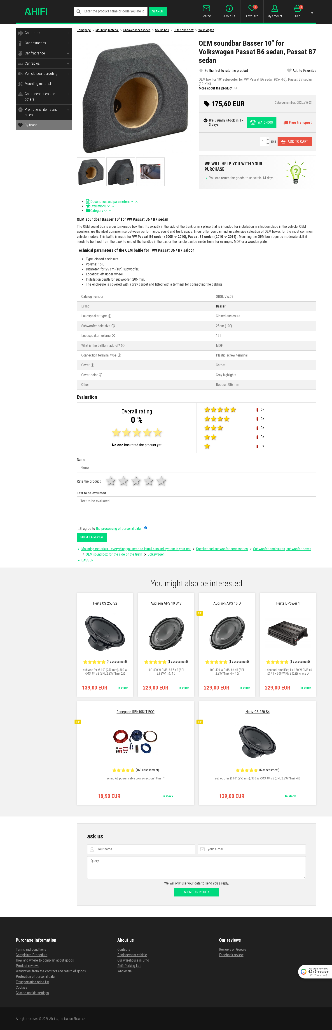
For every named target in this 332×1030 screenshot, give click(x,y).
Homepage (84, 30)
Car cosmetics (35, 43)
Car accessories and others (40, 96)
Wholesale (124, 971)
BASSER (87, 560)
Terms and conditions (31, 949)
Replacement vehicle (132, 955)
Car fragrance (35, 53)
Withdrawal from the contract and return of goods (51, 971)
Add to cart (298, 141)
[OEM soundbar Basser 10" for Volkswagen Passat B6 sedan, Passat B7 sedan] (135, 97)
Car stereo (32, 33)
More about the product (216, 88)
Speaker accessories (136, 30)
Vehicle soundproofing (41, 73)
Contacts (123, 949)
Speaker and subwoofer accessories (222, 549)
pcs (273, 141)
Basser (221, 306)
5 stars (161, 480)
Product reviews (27, 966)
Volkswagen (206, 30)
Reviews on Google (232, 949)
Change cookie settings (32, 993)
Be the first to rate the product (226, 70)
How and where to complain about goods (45, 960)
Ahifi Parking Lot (129, 966)
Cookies (21, 987)
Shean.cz (79, 1019)
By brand (31, 125)
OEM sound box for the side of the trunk (114, 554)
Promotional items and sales (41, 112)
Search (157, 11)
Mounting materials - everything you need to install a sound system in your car (136, 549)
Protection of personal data (35, 976)
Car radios (32, 63)
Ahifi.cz (53, 1019)
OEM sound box (184, 30)
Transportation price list (32, 982)
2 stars (123, 480)
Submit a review (91, 537)
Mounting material (38, 84)
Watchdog (265, 122)
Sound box (162, 30)
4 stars (149, 480)
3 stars (136, 480)
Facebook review (231, 955)
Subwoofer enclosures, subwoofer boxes (282, 549)
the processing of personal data (118, 528)
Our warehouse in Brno (133, 960)
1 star (111, 480)
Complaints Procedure (31, 955)
